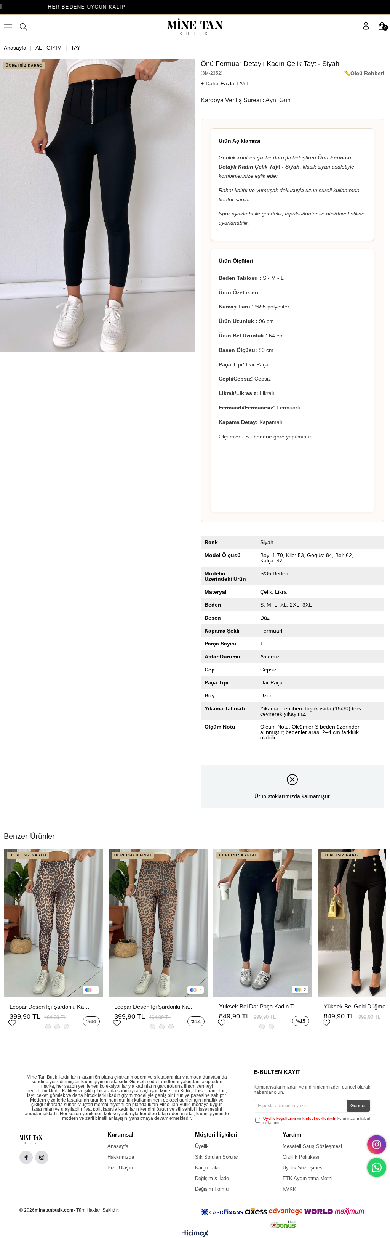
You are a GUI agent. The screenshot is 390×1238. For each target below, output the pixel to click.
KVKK (289, 1189)
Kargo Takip (208, 1168)
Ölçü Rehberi (367, 73)
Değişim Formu (212, 1189)
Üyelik (202, 1146)
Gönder (358, 1105)
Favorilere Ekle (12, 1022)
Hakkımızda (120, 1157)
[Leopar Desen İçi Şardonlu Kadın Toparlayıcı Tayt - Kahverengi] (158, 923)
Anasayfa (117, 1146)
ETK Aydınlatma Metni (307, 1178)
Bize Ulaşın (120, 1168)
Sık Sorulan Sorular (216, 1157)
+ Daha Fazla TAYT (225, 83)
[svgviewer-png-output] (36, 1139)
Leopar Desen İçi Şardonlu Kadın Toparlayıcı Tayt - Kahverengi (154, 1007)
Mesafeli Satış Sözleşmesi (312, 1146)
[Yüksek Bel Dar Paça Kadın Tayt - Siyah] (262, 923)
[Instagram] (41, 1157)
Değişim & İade (212, 1178)
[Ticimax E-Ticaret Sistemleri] (195, 1235)
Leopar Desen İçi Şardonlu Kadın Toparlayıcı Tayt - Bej (50, 1007)
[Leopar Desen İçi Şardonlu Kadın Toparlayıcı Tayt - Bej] (53, 923)
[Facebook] (26, 1157)
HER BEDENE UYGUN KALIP (40, 7)
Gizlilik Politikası (301, 1157)
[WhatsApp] (376, 1167)
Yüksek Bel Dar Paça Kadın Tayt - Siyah (259, 1006)
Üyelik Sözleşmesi (303, 1168)
